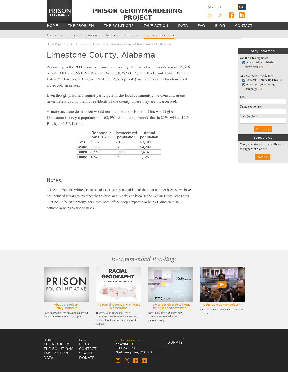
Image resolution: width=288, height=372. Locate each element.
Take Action (56, 353)
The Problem (57, 344)
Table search (98, 44)
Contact (88, 349)
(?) (261, 67)
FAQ (83, 340)
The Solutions (59, 349)
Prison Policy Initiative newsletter (260, 64)
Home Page (54, 44)
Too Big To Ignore (75, 44)
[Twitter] (220, 15)
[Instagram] (210, 15)
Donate (263, 156)
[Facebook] (231, 15)
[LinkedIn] (242, 15)
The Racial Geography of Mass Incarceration (118, 306)
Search (86, 353)
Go (242, 7)
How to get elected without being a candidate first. (170, 306)
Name (251, 106)
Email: (244, 97)
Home (49, 340)
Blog (84, 344)
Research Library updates (263, 80)
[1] (58, 78)
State (250, 116)
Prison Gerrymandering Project (137, 14)
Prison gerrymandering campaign (260, 86)
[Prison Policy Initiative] (59, 11)
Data (48, 358)
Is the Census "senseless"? (222, 304)
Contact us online (127, 340)
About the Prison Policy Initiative (66, 306)
